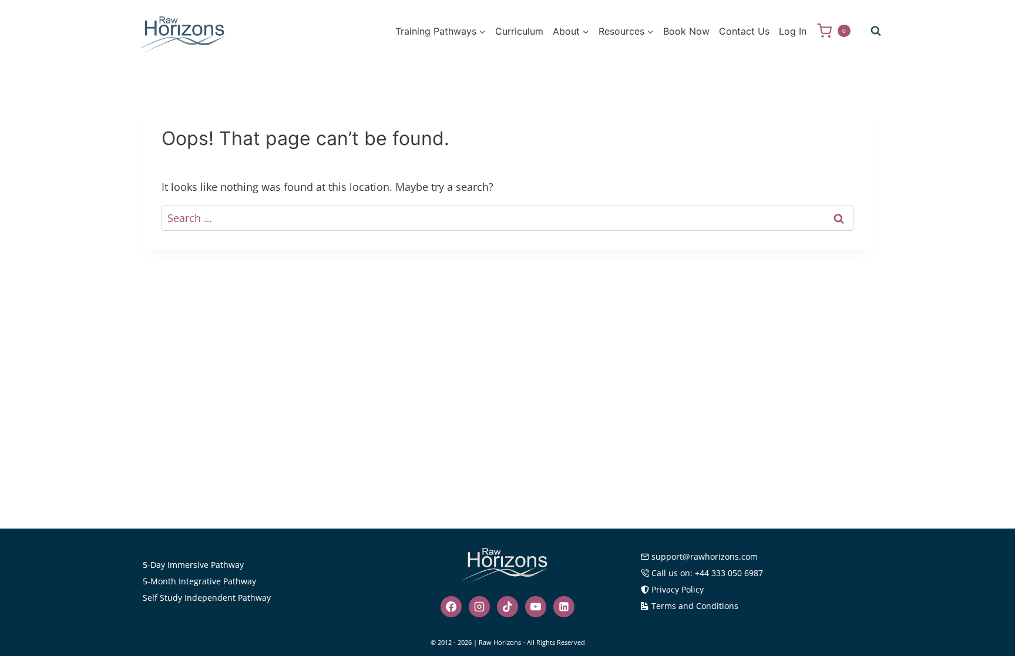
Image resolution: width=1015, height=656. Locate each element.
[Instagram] (479, 606)
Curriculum (519, 31)
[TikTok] (507, 606)
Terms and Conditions (694, 605)
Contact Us (744, 31)
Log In (792, 31)
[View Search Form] (875, 31)
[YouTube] (535, 606)
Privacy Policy (677, 589)
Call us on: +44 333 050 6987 (707, 572)
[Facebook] (451, 606)
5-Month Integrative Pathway (199, 581)
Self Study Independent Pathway (207, 597)
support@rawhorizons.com (704, 556)
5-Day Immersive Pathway (193, 564)
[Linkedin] (563, 606)
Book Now (686, 31)
